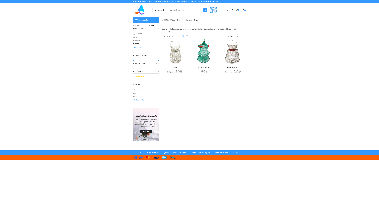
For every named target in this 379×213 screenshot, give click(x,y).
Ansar (135, 93)
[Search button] (205, 10)
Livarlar (136, 44)
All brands (137, 90)
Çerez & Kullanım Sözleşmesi (175, 153)
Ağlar (135, 37)
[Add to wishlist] (184, 43)
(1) (145, 77)
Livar (175, 67)
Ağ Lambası (137, 34)
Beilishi (135, 96)
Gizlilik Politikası (153, 153)
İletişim (196, 20)
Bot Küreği (137, 40)
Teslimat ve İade (221, 153)
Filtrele (156, 63)
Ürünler (172, 20)
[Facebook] (245, 1)
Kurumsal (189, 20)
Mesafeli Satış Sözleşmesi (200, 153)
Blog (178, 20)
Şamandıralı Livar (232, 67)
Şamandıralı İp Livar (203, 67)
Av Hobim (165, 20)
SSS (183, 20)
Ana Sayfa (137, 25)
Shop (145, 25)
